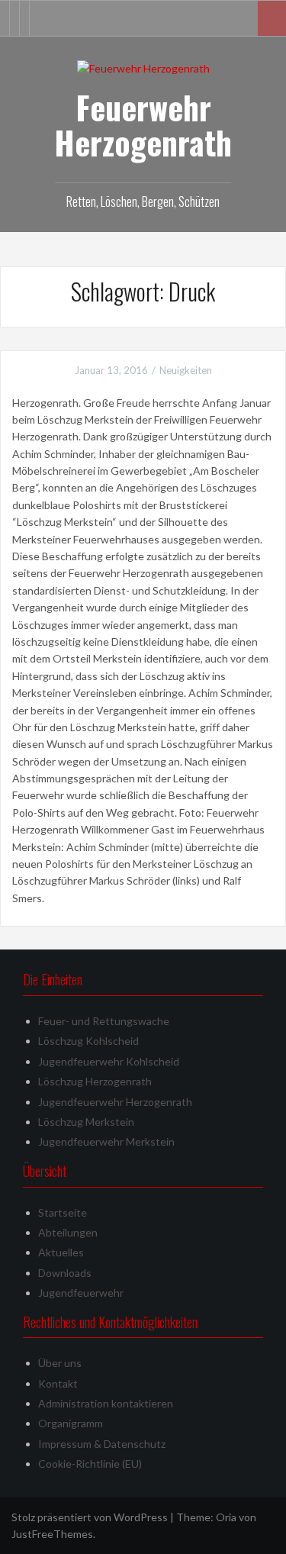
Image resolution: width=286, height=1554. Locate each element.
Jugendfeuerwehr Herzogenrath (115, 1101)
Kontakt (58, 1383)
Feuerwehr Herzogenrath (143, 124)
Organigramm (70, 1423)
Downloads (65, 1272)
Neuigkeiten (185, 370)
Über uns (60, 1362)
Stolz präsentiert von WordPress (89, 1516)
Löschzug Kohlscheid (88, 1040)
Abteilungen (68, 1232)
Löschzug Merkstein (86, 1121)
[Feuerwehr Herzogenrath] (143, 67)
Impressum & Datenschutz (101, 1443)
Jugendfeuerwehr (81, 1292)
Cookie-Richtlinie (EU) (90, 1463)
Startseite (62, 1212)
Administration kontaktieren (105, 1403)
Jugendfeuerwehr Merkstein (106, 1141)
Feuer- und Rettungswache (103, 1020)
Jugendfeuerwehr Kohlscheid (108, 1061)
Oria (226, 1516)
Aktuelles (61, 1252)
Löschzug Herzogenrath (95, 1081)
